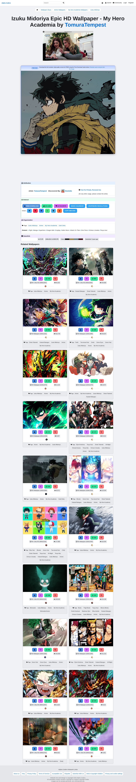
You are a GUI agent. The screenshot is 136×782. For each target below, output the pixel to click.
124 (48, 701)
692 (48, 330)
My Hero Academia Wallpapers (78, 10)
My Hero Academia (51, 225)
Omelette (68, 191)
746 (48, 278)
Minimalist (33, 608)
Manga (35, 230)
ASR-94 (51, 545)
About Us (16, 773)
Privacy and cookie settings (113, 773)
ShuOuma (50, 657)
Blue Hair (32, 550)
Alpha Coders (6, 3)
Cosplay (57, 230)
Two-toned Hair (84, 342)
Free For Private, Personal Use (90, 190)
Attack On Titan (74, 230)
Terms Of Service (44, 773)
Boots (79, 608)
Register (131, 3)
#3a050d (80, 239)
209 (48, 381)
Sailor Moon (65, 230)
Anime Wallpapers (60, 10)
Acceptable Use (57, 773)
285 (94, 330)
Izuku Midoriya (95, 10)
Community (118, 3)
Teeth (76, 342)
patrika (50, 440)
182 (48, 537)
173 (94, 432)
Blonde (79, 499)
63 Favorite (61, 206)
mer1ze (50, 494)
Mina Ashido (95, 611)
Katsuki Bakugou (80, 291)
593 (94, 278)
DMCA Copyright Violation (94, 773)
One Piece (84, 230)
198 (48, 595)
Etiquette (67, 773)
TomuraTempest (85, 25)
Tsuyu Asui (103, 230)
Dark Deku (62, 225)
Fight (30, 230)
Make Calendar (77, 206)
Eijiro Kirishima (80, 444)
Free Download (32, 206)
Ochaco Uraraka (94, 230)
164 (94, 650)
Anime (41, 225)
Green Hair (108, 342)
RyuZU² (96, 286)
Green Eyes (99, 342)
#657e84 (76, 239)
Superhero (42, 230)
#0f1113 (67, 239)
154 (48, 486)
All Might (108, 444)
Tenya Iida (85, 448)
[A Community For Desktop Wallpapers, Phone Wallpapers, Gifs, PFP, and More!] (37, 10)
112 (48, 748)
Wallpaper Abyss (46, 10)
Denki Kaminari (75, 611)
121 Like (48, 206)
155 (94, 537)
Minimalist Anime (45, 611)
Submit (108, 3)
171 (48, 432)
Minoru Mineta (105, 608)
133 (94, 701)
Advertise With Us (78, 773)
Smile (92, 342)
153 (94, 595)
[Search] (63, 2)
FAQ (23, 773)
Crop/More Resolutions (98, 206)
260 (48, 650)
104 (94, 748)
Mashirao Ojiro (86, 611)
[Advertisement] (68, 167)
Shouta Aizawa (76, 448)
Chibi (63, 550)
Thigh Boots (87, 608)
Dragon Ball (50, 230)
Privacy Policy (31, 773)
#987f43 (71, 239)
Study (61, 761)
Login (125, 3)
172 (94, 486)
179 (94, 381)
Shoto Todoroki (91, 291)
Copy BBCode (70, 211)
